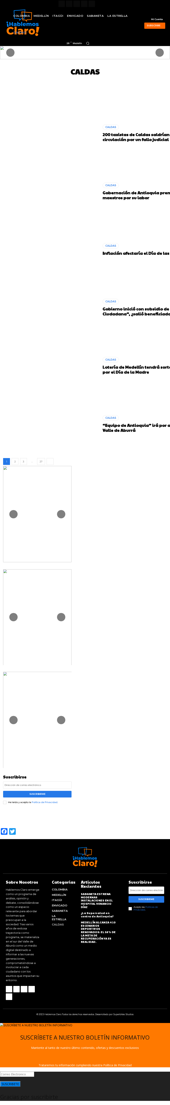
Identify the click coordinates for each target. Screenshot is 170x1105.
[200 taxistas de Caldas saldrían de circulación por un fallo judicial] (51, 133)
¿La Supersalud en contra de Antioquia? (97, 914)
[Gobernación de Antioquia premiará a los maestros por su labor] (51, 191)
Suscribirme (37, 794)
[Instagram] (69, 4)
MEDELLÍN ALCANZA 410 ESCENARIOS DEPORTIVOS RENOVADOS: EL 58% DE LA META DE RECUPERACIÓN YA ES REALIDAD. (98, 932)
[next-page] (50, 461)
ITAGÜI (90, 81)
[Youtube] (92, 4)
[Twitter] (84, 4)
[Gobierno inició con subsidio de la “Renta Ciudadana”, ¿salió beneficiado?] (51, 307)
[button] (87, 43)
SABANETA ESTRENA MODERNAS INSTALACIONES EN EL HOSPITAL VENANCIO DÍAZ (97, 900)
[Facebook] (61, 4)
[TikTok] (76, 4)
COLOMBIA (51, 81)
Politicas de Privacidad (146, 908)
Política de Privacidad (44, 802)
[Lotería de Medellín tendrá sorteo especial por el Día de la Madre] (51, 365)
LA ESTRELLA (110, 81)
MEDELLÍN (133, 81)
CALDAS (32, 81)
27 (41, 461)
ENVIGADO (72, 81)
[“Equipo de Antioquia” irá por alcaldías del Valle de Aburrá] (51, 423)
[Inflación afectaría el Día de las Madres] (51, 249)
